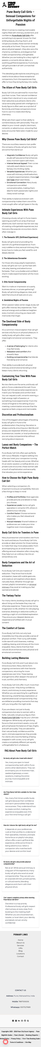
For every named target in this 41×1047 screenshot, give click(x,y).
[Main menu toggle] (37, 5)
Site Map (28, 1042)
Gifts (20, 948)
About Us (20, 943)
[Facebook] (13, 1021)
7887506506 (24, 1002)
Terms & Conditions (16, 1042)
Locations (20, 954)
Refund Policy (4, 1039)
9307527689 (25, 1007)
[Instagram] (16, 1021)
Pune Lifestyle (19, 1035)
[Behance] (19, 1021)
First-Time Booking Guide (31, 1039)
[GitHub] (25, 1021)
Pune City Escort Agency (26, 1031)
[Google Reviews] (28, 1021)
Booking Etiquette (32, 1035)
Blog (20, 951)
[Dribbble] (22, 1021)
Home (20, 940)
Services (20, 945)
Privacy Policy (15, 1039)
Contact (20, 956)
